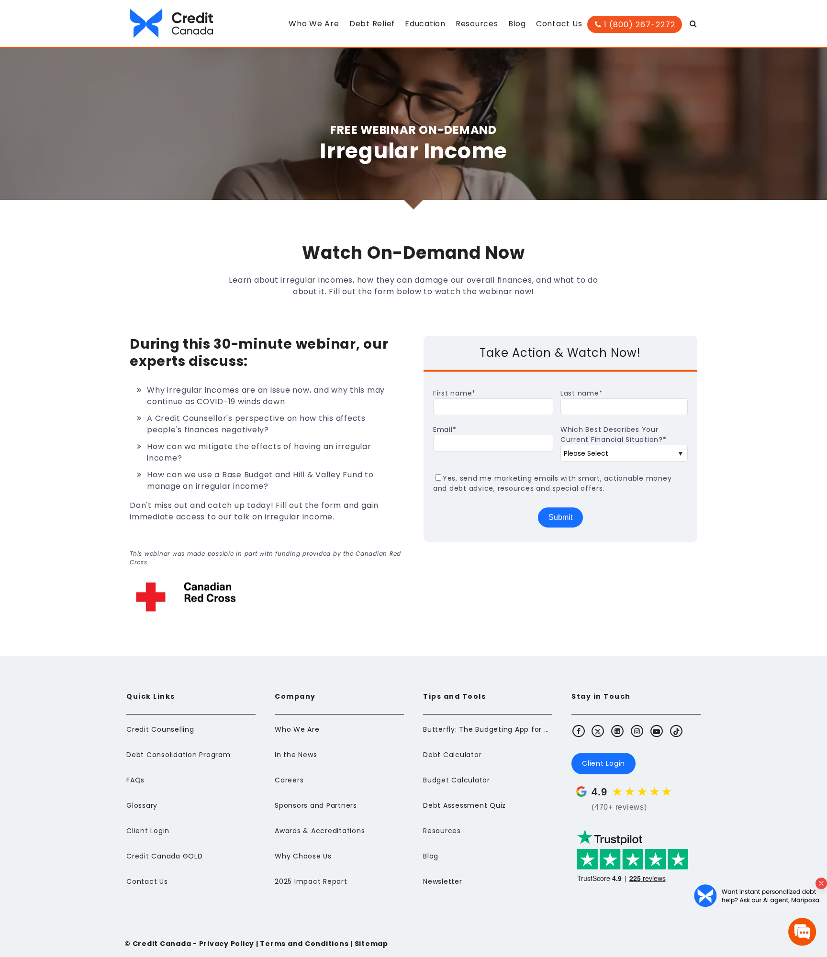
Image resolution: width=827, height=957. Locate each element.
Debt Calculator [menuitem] (452, 754)
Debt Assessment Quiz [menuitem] (464, 805)
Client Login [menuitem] (147, 831)
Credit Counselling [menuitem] (160, 729)
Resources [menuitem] (477, 23)
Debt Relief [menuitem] (372, 23)
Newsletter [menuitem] (442, 881)
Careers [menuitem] (289, 780)
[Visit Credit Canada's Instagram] (637, 731)
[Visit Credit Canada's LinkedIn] (618, 731)
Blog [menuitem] (517, 23)
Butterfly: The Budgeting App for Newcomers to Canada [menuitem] (487, 729)
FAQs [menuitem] (135, 780)
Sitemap (371, 943)
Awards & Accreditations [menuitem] (320, 831)
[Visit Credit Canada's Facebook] (578, 731)
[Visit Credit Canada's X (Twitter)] (598, 731)
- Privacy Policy (222, 943)
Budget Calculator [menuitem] (456, 780)
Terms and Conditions (304, 943)
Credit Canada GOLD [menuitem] (164, 856)
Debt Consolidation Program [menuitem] (178, 754)
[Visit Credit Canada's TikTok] (676, 731)
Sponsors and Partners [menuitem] (316, 805)
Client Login (603, 763)
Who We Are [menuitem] (314, 23)
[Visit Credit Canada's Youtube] (656, 731)
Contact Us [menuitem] (559, 23)
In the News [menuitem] (296, 754)
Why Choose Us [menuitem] (303, 856)
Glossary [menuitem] (141, 805)
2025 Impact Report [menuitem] (311, 881)
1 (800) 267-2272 (638, 24)
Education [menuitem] (425, 23)
